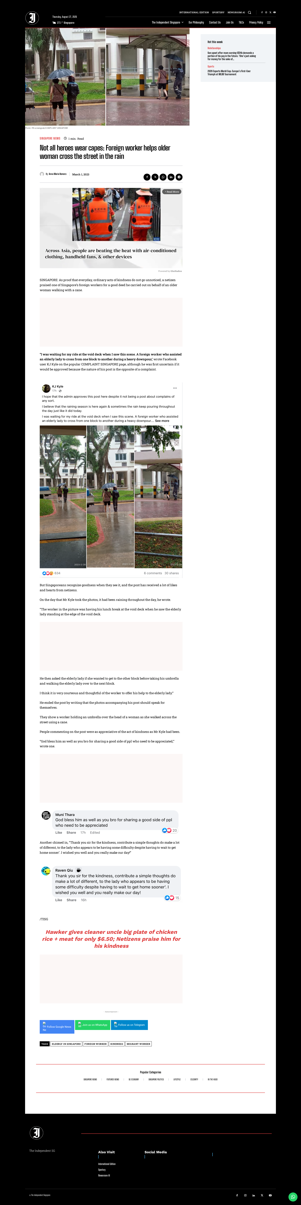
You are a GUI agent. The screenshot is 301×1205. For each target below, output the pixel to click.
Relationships (214, 48)
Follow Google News (59, 1026)
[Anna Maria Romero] (43, 174)
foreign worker (95, 1043)
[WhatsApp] (163, 177)
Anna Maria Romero (57, 174)
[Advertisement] (111, 322)
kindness (116, 1043)
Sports (211, 66)
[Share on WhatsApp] (293, 1197)
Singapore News (50, 138)
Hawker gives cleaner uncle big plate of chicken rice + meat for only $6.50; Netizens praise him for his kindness (111, 939)
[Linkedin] (171, 177)
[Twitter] (270, 12)
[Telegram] (179, 177)
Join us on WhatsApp (94, 1024)
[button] (249, 12)
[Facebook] (262, 12)
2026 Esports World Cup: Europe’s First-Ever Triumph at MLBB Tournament (229, 72)
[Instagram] (266, 12)
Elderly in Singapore (66, 1043)
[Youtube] (274, 12)
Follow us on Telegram (131, 1024)
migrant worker (138, 1043)
